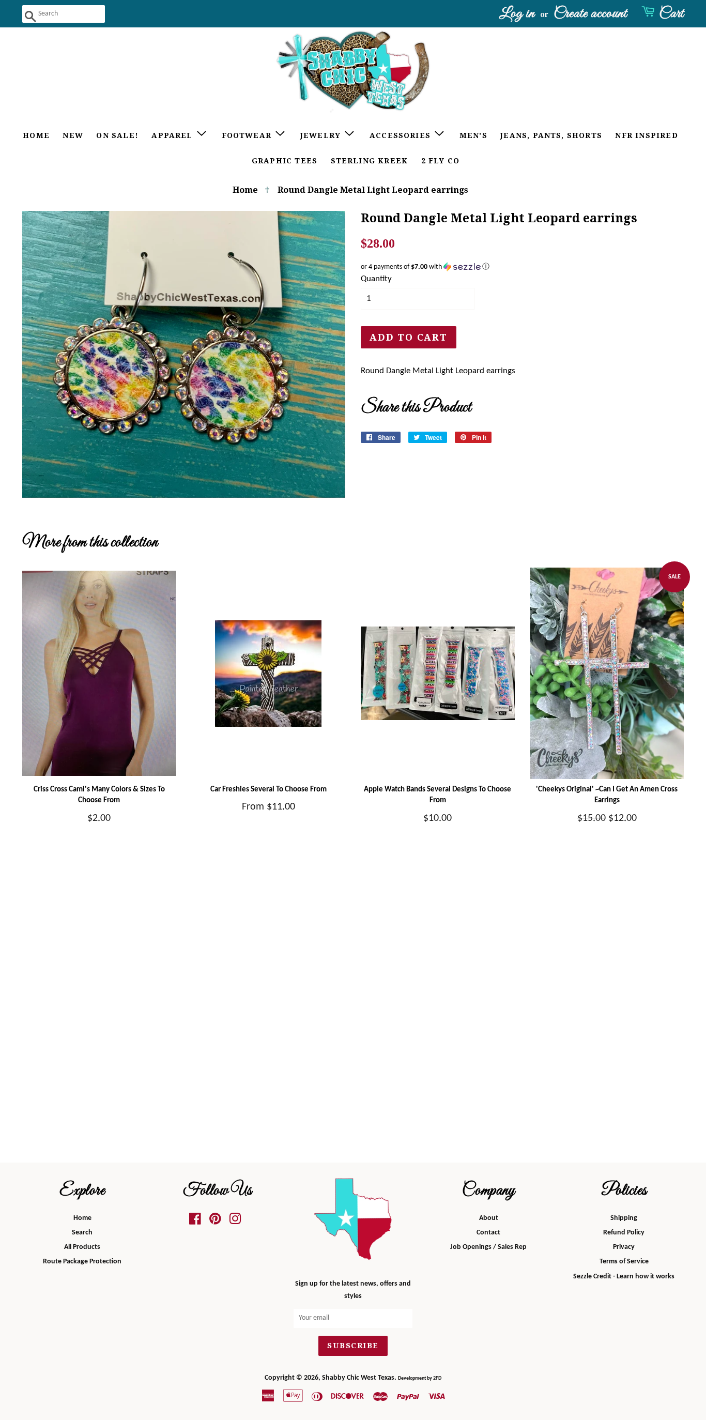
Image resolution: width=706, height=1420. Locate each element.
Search (82, 1232)
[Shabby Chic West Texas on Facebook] (195, 1222)
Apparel (173, 135)
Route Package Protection (82, 1261)
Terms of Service (624, 1261)
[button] (522, 267)
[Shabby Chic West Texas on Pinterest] (215, 1222)
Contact (488, 1232)
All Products (82, 1247)
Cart (671, 13)
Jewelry (322, 135)
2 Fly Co (440, 161)
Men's (473, 135)
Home (36, 135)
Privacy (624, 1247)
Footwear (248, 135)
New (73, 135)
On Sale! (117, 135)
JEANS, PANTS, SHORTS (551, 135)
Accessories (401, 135)
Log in (517, 13)
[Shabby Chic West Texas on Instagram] (235, 1222)
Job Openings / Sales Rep (488, 1247)
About (488, 1218)
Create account (590, 13)
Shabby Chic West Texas (358, 1378)
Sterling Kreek (369, 161)
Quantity (376, 278)
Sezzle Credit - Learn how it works (623, 1276)
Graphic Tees (284, 161)
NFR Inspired (646, 135)
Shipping (623, 1218)
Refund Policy (623, 1232)
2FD (437, 1378)
